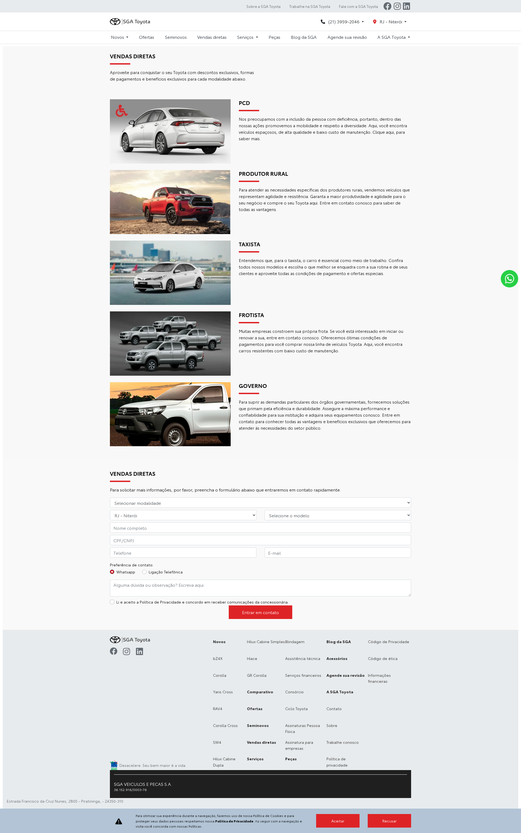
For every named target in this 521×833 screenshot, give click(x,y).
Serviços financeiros (303, 675)
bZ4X (218, 658)
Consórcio (294, 691)
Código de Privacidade (388, 641)
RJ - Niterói (391, 21)
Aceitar (337, 821)
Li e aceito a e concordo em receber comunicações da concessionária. (202, 602)
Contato (334, 708)
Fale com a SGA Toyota (358, 6)
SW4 (217, 742)
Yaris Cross (223, 691)
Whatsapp (125, 572)
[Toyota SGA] (130, 21)
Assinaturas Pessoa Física (302, 728)
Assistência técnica (302, 658)
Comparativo (260, 691)
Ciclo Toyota (296, 708)
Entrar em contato (260, 612)
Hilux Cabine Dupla (224, 761)
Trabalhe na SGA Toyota (309, 6)
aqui (390, 132)
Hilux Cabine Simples (266, 641)
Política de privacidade (337, 761)
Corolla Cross (225, 725)
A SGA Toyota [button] (392, 37)
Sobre (331, 725)
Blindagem (294, 641)
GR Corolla (256, 675)
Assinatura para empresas (299, 745)
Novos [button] (118, 37)
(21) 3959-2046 (344, 21)
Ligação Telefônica (166, 572)
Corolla (219, 675)
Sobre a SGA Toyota (263, 6)
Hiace (252, 658)
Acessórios (336, 658)
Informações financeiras (379, 678)
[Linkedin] (406, 6)
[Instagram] (397, 6)
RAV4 (217, 708)
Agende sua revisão (347, 37)
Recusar (389, 821)
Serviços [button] (246, 37)
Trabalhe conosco (342, 742)
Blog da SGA (304, 37)
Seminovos (176, 37)
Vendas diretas (212, 37)
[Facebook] (387, 6)
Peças (274, 37)
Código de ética (383, 658)
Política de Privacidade (160, 602)
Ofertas (146, 37)
